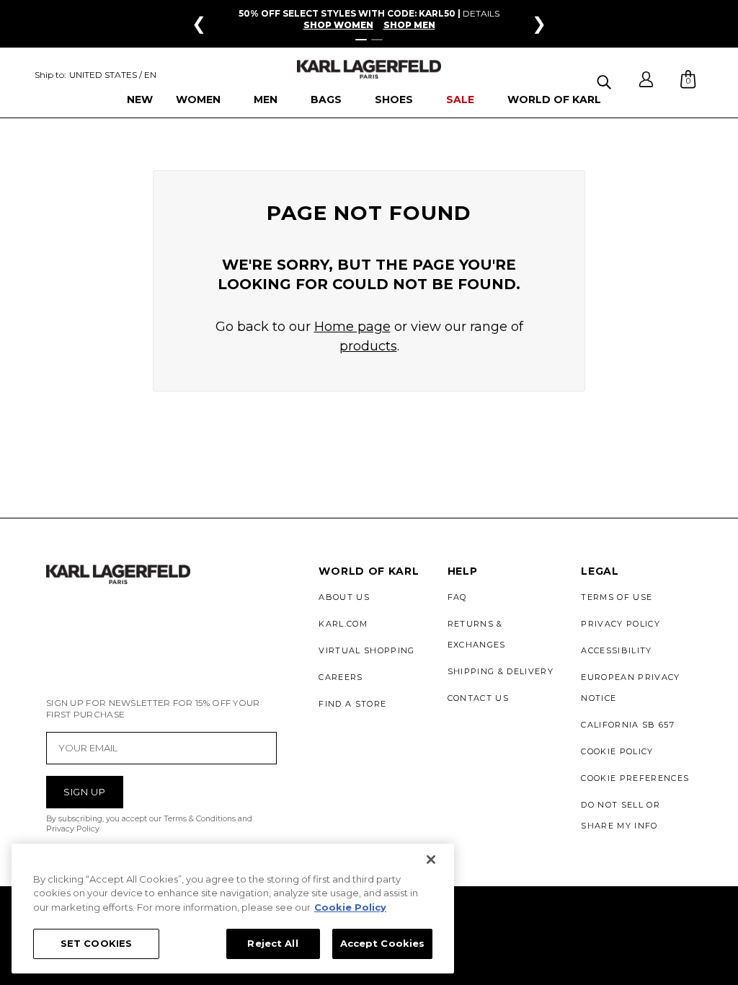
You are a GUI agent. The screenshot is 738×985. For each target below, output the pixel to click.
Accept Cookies (382, 943)
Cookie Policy (617, 751)
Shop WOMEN (338, 25)
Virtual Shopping (366, 650)
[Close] (431, 859)
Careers (341, 677)
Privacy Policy (620, 624)
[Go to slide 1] (361, 39)
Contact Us (478, 698)
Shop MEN (409, 25)
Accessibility (616, 650)
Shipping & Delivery (501, 671)
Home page (352, 327)
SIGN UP (84, 792)
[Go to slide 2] (377, 39)
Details (481, 13)
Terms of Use (616, 597)
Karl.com (343, 624)
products (368, 346)
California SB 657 (627, 725)
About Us (344, 597)
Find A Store (352, 704)
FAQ (457, 597)
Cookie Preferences (635, 778)
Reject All (272, 943)
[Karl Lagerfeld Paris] (369, 69)
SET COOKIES (96, 943)
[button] (606, 79)
